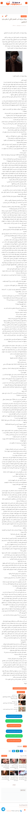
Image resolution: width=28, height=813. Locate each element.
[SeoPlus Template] (21, 811)
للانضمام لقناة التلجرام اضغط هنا (19, 688)
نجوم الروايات (8, 811)
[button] (21, 751)
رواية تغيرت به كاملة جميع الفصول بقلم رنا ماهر (10, 710)
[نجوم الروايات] (14, 3)
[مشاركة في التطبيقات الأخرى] (9, 751)
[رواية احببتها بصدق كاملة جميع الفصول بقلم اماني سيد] (23, 761)
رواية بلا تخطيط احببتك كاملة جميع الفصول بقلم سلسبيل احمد (14, 779)
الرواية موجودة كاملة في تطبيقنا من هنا (14, 725)
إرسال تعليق (23, 790)
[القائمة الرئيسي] (26, 3)
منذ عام (15, 707)
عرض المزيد (4, 756)
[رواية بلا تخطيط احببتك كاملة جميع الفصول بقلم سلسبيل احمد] (14, 772)
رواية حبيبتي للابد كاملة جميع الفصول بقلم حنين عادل (5, 779)
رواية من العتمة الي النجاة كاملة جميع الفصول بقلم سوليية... (23, 779)
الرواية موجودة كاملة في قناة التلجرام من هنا (14, 716)
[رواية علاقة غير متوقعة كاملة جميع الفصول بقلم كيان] (22, 702)
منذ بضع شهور (14, 701)
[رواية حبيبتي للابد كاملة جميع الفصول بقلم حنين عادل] (5, 772)
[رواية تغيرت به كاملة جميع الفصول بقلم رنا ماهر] (22, 709)
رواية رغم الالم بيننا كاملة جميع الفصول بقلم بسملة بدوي (5, 767)
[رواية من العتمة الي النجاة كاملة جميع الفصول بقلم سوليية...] (23, 772)
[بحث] (2, 3)
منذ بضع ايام (24, 764)
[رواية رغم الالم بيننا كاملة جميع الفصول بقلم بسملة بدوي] (5, 761)
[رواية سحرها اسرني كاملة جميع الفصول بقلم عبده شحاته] (22, 696)
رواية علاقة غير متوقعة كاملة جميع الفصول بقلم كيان (10, 704)
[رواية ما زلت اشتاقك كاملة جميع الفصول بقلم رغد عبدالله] (14, 761)
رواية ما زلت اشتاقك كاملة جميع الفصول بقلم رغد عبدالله (14, 767)
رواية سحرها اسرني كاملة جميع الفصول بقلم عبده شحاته (10, 697)
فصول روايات (24, 16)
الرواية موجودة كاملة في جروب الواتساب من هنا (14, 721)
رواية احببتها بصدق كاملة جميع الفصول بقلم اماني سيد (23, 767)
